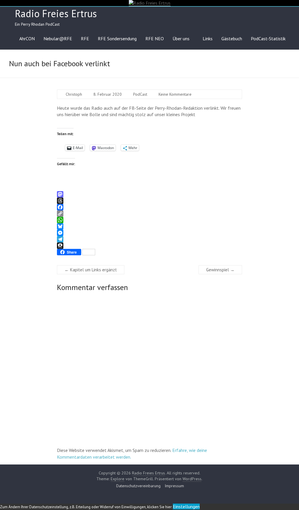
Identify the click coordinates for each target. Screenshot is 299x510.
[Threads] (149, 201)
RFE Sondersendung (117, 38)
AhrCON (27, 38)
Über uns (181, 38)
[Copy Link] (149, 213)
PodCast (140, 94)
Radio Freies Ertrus (56, 13)
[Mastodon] (149, 194)
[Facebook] (149, 207)
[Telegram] (149, 239)
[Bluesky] (149, 226)
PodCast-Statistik (268, 38)
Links (208, 38)
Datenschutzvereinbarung (138, 485)
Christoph (74, 94)
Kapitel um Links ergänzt (91, 270)
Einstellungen (186, 506)
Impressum (174, 485)
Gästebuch (231, 38)
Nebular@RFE (58, 38)
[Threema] (149, 245)
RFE (85, 38)
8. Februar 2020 (107, 94)
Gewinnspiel (220, 270)
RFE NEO (154, 38)
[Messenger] (149, 233)
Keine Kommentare (175, 94)
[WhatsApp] (149, 220)
